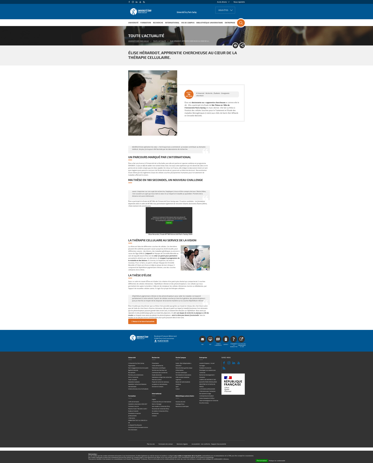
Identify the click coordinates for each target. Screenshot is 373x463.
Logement (178, 379)
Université (133, 22)
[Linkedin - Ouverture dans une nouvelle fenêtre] (137, 2)
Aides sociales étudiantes (182, 377)
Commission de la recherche (159, 372)
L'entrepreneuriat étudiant (206, 396)
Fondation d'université (205, 368)
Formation (145, 22)
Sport (177, 386)
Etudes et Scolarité (133, 411)
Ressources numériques (182, 406)
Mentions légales (182, 444)
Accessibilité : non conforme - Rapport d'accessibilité (209, 444)
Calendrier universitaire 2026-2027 (137, 404)
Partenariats (155, 413)
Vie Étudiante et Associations (183, 375)
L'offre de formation (133, 402)
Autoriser (169, 223)
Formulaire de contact (166, 444)
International (172, 22)
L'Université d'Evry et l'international (161, 402)
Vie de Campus (187, 22)
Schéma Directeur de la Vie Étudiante (138, 389)
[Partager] (242, 45)
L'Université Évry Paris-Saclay (136, 363)
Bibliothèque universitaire (209, 22)
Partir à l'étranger (157, 404)
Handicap (178, 384)
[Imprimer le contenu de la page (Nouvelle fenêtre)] (235, 45)
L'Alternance (131, 418)
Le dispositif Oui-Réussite (135, 425)
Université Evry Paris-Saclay (138, 41)
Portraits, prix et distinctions (135, 375)
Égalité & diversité (133, 370)
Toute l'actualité (159, 41)
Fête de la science (157, 379)
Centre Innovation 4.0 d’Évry (206, 398)
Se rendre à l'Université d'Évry (160, 411)
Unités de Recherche (157, 365)
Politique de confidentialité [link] (277, 460)
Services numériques (181, 372)
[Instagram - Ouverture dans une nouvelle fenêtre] (133, 2)
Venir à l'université (133, 377)
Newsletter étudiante (134, 382)
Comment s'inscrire (133, 406)
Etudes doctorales (157, 375)
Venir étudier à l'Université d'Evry (161, 406)
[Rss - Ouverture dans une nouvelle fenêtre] (144, 2)
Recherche (158, 22)
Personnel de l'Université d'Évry (160, 409)
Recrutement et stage (205, 393)
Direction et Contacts (157, 386)
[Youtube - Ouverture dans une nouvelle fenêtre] (140, 2)
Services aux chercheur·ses (159, 370)
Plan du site (151, 444)
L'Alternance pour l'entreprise (207, 391)
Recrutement (131, 372)
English (154, 399)
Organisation (131, 365)
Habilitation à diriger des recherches (162, 377)
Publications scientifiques (159, 368)
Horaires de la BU (180, 402)
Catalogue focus (180, 404)
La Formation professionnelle (207, 389)
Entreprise (230, 22)
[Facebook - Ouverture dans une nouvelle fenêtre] (129, 2)
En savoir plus (178, 220)
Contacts (154, 416)
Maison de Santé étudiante (183, 382)
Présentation (155, 363)
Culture (178, 389)
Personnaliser (262, 461)
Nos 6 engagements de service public (138, 368)
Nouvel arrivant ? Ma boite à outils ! (137, 409)
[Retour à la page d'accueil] (140, 11)
